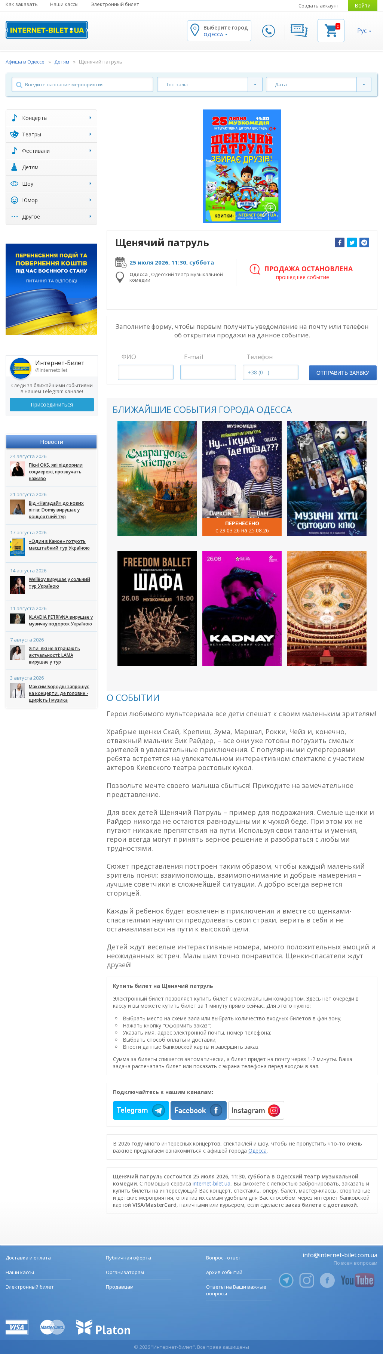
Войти (363, 5)
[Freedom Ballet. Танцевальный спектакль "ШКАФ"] (157, 608)
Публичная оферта (128, 1257)
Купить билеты (152, 523)
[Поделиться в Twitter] (352, 242)
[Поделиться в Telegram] (364, 242)
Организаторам (125, 1272)
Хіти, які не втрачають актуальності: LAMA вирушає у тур (54, 655)
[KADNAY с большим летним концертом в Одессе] (242, 608)
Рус (362, 31)
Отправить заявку (342, 373)
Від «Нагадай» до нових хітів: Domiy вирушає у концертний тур (56, 510)
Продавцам (120, 1286)
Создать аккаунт (318, 5)
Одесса (257, 1150)
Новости (51, 441)
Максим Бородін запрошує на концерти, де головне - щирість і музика (59, 693)
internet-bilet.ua (211, 1183)
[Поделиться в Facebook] (339, 242)
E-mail (193, 356)
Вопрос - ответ (223, 1257)
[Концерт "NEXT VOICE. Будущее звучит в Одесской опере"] (327, 608)
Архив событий (224, 1272)
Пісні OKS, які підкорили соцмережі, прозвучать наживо (56, 472)
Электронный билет (115, 4)
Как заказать (22, 4)
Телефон (259, 356)
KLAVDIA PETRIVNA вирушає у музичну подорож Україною (61, 620)
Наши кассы (64, 4)
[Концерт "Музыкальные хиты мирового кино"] (327, 478)
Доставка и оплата (28, 1257)
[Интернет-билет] (47, 30)
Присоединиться (52, 404)
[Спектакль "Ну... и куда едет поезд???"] (242, 478)
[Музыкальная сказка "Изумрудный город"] (157, 478)
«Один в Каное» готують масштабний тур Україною (59, 544)
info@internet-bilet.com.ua (340, 1255)
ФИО (129, 356)
